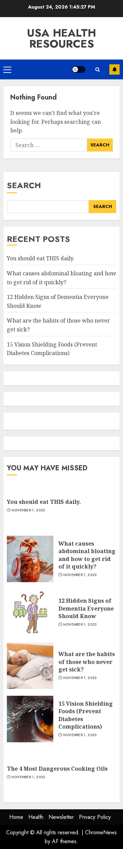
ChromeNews (101, 832)
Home (16, 817)
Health (35, 817)
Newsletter (61, 817)
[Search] (97, 69)
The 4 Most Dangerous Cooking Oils (57, 768)
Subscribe (114, 69)
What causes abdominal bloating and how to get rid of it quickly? (86, 555)
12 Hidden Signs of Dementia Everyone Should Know (86, 608)
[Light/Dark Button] (78, 69)
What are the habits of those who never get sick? (86, 661)
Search (24, 185)
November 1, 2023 (28, 510)
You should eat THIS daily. (40, 258)
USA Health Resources (61, 38)
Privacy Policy (95, 817)
